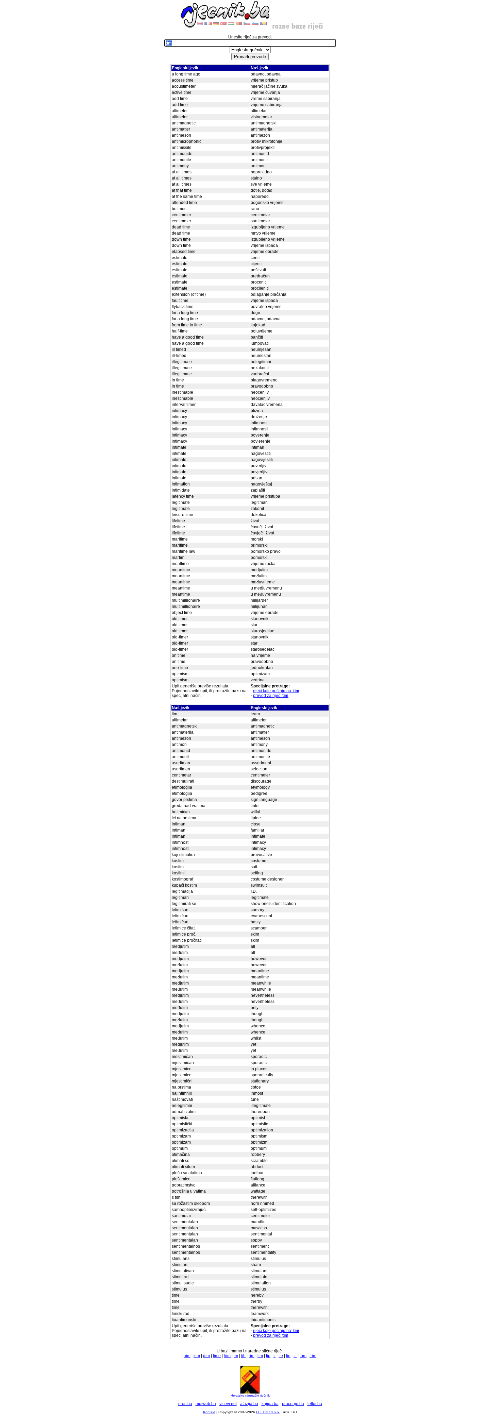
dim (206, 1355)
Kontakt (209, 1412)
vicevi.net (228, 1403)
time (217, 1355)
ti (274, 1355)
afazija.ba (249, 1403)
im (236, 1355)
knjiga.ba (270, 1403)
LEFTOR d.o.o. (268, 1412)
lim (260, 1355)
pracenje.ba (293, 1403)
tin (288, 1355)
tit (295, 1355)
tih (243, 1355)
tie (281, 1355)
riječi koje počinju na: (276, 690)
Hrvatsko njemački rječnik (250, 1395)
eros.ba (185, 1403)
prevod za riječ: (270, 695)
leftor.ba (314, 1403)
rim (251, 1355)
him (227, 1355)
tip (268, 1355)
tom (303, 1355)
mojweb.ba (206, 1403)
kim (197, 1355)
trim (313, 1355)
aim (187, 1355)
